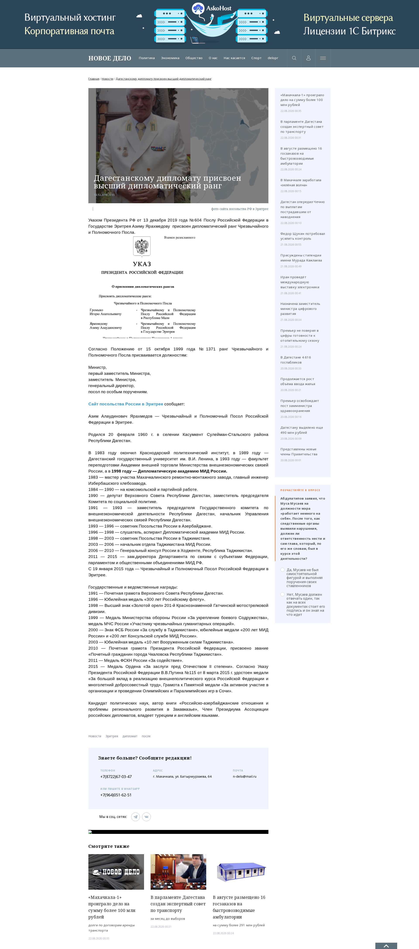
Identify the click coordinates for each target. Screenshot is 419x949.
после (146, 736)
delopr (273, 58)
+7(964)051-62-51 (116, 794)
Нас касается (234, 58)
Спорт (256, 58)
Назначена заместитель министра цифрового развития (300, 308)
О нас (213, 58)
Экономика (170, 58)
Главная (93, 79)
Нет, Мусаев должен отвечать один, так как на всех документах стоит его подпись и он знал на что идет (306, 604)
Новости (107, 79)
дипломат (129, 736)
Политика (147, 58)
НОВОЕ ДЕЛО (109, 58)
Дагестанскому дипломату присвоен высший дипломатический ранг (163, 79)
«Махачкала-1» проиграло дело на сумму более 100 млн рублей (302, 100)
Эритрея (112, 736)
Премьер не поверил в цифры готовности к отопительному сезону (299, 335)
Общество (194, 58)
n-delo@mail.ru (244, 776)
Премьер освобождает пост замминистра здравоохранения (299, 405)
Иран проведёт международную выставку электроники (299, 282)
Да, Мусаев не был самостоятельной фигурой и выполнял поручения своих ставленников (305, 578)
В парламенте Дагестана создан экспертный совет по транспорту (302, 126)
